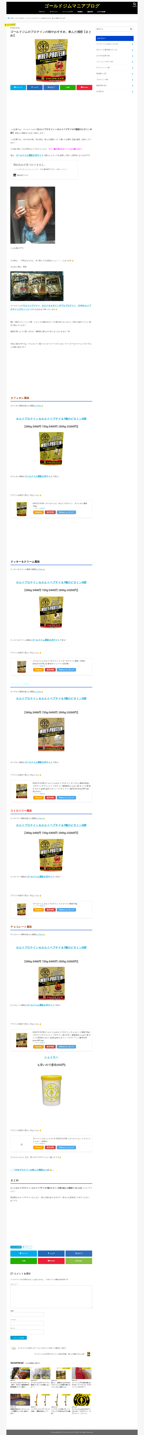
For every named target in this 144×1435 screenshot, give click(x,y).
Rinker (41, 508)
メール (13, 1319)
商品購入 (80, 11)
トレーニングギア (67, 11)
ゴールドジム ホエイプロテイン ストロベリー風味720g (55, 904)
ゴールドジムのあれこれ (107, 44)
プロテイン (42, 11)
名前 (12, 1311)
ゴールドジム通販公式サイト (30, 155)
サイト (12, 1328)
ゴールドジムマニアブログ (72, 5)
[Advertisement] (51, 108)
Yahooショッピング (66, 512)
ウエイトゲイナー (31, 305)
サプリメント (54, 11)
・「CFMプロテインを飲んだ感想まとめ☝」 (32, 1170)
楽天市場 (50, 512)
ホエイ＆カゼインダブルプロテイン (59, 305)
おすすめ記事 (101, 11)
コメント (14, 1284)
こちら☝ (39, 406)
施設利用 (90, 11)
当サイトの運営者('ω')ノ (106, 50)
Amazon (38, 512)
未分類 (100, 91)
